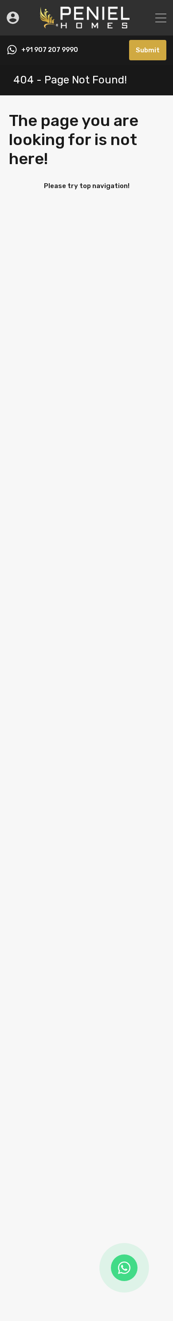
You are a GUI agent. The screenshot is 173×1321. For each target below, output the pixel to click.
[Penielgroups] (86, 25)
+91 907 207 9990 (49, 50)
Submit (148, 50)
